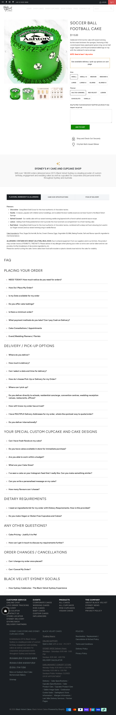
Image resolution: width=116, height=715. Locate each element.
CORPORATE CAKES (42, 602)
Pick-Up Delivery (92, 197)
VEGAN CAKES (66, 611)
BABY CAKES (39, 611)
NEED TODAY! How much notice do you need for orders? (35, 279)
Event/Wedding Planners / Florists (24, 336)
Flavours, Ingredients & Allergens (24, 197)
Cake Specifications (59, 681)
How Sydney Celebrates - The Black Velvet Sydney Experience (38, 588)
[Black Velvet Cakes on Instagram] (10, 2)
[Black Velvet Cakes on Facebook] (6, 2)
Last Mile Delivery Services (53, 698)
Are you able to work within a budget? (26, 457)
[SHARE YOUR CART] (5, 611)
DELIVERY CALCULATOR (13, 609)
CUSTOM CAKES (40, 613)
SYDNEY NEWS (92, 605)
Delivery (46, 681)
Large (73, 82)
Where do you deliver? (19, 355)
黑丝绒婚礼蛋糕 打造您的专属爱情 (23, 658)
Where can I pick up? (18, 387)
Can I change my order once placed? (25, 561)
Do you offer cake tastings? (21, 304)
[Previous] (6, 52)
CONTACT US (13, 613)
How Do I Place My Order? (21, 287)
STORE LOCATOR (15, 616)
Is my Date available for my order (24, 296)
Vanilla (87, 98)
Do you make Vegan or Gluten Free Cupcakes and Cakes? (35, 516)
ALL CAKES (64, 602)
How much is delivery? (19, 363)
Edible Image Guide (51, 690)
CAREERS (89, 608)
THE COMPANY (92, 600)
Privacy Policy (81, 653)
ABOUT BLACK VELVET (96, 602)
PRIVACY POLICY (93, 611)
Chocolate (75, 98)
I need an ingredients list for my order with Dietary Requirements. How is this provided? (49, 508)
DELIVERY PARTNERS (17, 624)
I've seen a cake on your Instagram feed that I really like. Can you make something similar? (50, 473)
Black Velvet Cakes (23, 709)
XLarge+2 (102, 82)
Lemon (103, 92)
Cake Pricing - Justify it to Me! (23, 534)
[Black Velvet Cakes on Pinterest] (13, 2)
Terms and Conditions (84, 644)
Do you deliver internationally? (23, 422)
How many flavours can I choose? (24, 489)
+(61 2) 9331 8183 (22, 2)
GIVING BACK (13, 622)
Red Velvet (92, 92)
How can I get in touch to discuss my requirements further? (36, 542)
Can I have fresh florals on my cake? (25, 441)
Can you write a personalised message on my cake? (32, 481)
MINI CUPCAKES (67, 608)
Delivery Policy (82, 649)
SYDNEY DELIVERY (15, 619)
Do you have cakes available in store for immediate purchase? (37, 449)
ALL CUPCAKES (66, 605)
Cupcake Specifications (52, 684)
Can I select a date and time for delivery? (28, 371)
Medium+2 (104, 77)
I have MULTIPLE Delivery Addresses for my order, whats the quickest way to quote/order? (51, 414)
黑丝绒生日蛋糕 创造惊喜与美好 (22, 663)
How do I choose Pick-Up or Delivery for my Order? (32, 379)
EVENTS (36, 600)
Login (104, 2)
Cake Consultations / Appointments (25, 328)
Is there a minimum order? (21, 312)
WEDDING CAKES (41, 605)
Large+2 (83, 82)
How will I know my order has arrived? (26, 406)
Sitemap (13, 679)
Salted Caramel (78, 92)
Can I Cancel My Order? (20, 569)
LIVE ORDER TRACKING (18, 605)
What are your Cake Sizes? (21, 465)
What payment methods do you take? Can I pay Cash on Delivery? (39, 320)
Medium (93, 77)
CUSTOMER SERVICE (16, 600)
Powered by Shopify (56, 709)
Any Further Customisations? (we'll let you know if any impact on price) (89, 106)
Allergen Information (62, 695)
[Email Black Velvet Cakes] (3, 2)
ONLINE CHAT (13, 602)
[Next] (66, 52)
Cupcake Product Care (64, 687)
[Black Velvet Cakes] (8, 9)
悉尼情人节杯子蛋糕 (18, 667)
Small (74, 77)
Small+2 (83, 77)
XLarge (92, 82)
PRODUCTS (64, 600)
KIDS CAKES (39, 608)
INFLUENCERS (39, 616)
